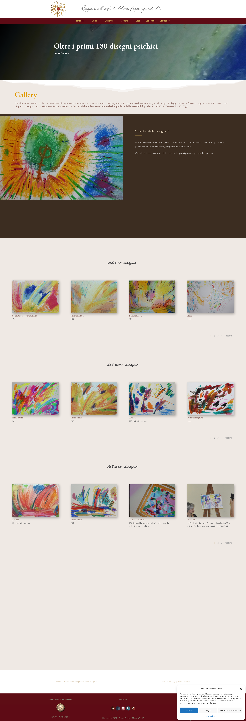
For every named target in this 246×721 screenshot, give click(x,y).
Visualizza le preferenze (230, 710)
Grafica (163, 21)
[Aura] (210, 312)
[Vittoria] (210, 516)
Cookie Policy (210, 716)
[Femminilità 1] (94, 312)
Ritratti (80, 21)
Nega (208, 710)
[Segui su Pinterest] (133, 708)
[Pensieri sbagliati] (210, 414)
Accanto (228, 335)
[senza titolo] (35, 414)
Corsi (94, 21)
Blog (138, 21)
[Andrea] (152, 414)
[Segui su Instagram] (123, 708)
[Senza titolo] (94, 414)
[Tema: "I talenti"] (152, 516)
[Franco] (35, 516)
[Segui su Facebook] (118, 708)
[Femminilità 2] (152, 312)
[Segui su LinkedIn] (128, 708)
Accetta (189, 710)
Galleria (109, 21)
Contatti (150, 21)
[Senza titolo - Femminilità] (35, 312)
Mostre (124, 21)
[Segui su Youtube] (113, 708)
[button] (241, 688)
